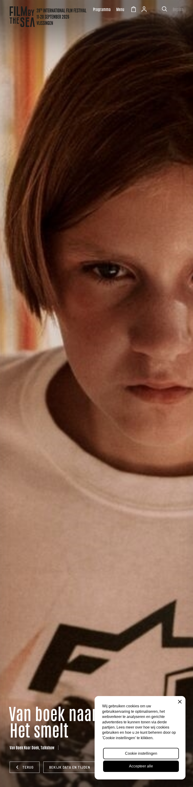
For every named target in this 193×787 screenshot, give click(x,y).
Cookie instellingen (141, 753)
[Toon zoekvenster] (164, 9)
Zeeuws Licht (154, 9)
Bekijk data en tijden (69, 767)
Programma (102, 9)
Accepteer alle (141, 766)
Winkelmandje (133, 9)
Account (144, 9)
